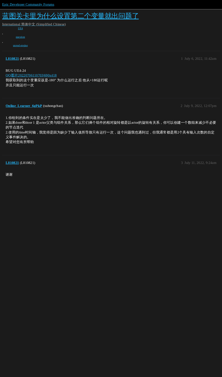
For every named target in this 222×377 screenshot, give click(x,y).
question (20, 36)
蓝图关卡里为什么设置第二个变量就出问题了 (70, 16)
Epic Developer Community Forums (28, 4)
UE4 (20, 28)
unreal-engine (20, 45)
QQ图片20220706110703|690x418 (31, 75)
